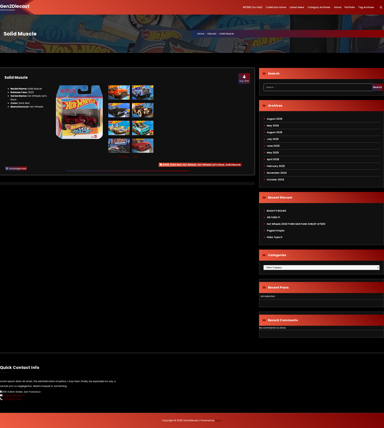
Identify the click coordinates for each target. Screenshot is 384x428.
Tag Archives (366, 7)
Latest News (297, 7)
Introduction (268, 296)
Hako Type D (274, 237)
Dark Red (175, 164)
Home (337, 7)
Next (136, 156)
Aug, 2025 (244, 78)
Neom (218, 420)
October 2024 (275, 179)
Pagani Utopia (275, 230)
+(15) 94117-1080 (12, 399)
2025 (166, 164)
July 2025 (273, 139)
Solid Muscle (233, 164)
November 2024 (277, 173)
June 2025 (273, 146)
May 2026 (273, 125)
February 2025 (276, 166)
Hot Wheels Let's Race (211, 164)
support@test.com (13, 395)
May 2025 (273, 152)
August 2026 (274, 119)
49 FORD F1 (273, 217)
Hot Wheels (189, 164)
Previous (123, 156)
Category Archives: (319, 7)
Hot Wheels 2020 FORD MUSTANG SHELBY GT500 (296, 224)
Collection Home (276, 7)
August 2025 (274, 132)
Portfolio (350, 7)
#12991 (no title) (252, 7)
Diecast (211, 33)
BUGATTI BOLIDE (276, 211)
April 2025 (273, 159)
